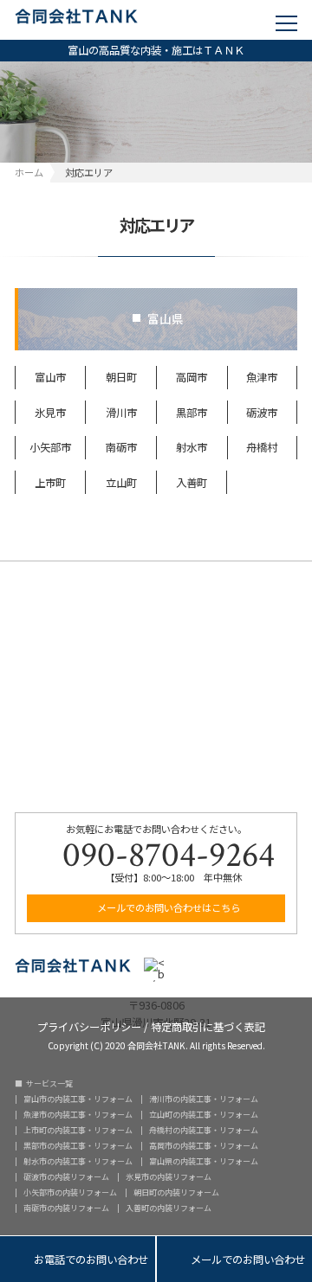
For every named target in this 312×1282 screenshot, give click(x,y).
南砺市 (121, 447)
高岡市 (191, 377)
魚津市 (261, 377)
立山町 (121, 482)
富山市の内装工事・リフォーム (78, 1099)
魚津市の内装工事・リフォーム (78, 1115)
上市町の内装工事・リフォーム (78, 1130)
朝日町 (121, 377)
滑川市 (121, 412)
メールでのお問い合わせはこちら (167, 907)
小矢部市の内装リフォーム (70, 1192)
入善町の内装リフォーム (168, 1208)
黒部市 (191, 412)
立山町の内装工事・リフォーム (203, 1115)
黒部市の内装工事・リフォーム (78, 1146)
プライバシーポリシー (89, 1025)
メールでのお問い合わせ (234, 1260)
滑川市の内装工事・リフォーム (203, 1099)
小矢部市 (50, 447)
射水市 (191, 447)
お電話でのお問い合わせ (77, 1260)
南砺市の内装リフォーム (66, 1208)
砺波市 (261, 412)
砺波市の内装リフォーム (66, 1177)
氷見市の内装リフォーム (168, 1177)
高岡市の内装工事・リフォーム (203, 1146)
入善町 (191, 482)
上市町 (50, 482)
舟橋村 (261, 447)
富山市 (50, 377)
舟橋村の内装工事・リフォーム (203, 1130)
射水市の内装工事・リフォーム (78, 1161)
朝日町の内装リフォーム (176, 1192)
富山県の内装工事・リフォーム (203, 1161)
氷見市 (50, 412)
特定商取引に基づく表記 (208, 1025)
